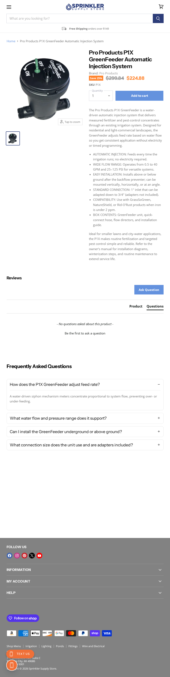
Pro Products (108, 73)
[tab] (135, 307)
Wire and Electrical (93, 646)
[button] (85, 332)
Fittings (73, 646)
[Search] (158, 18)
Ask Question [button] (149, 290)
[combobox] (79, 18)
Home (11, 41)
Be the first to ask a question (85, 333)
